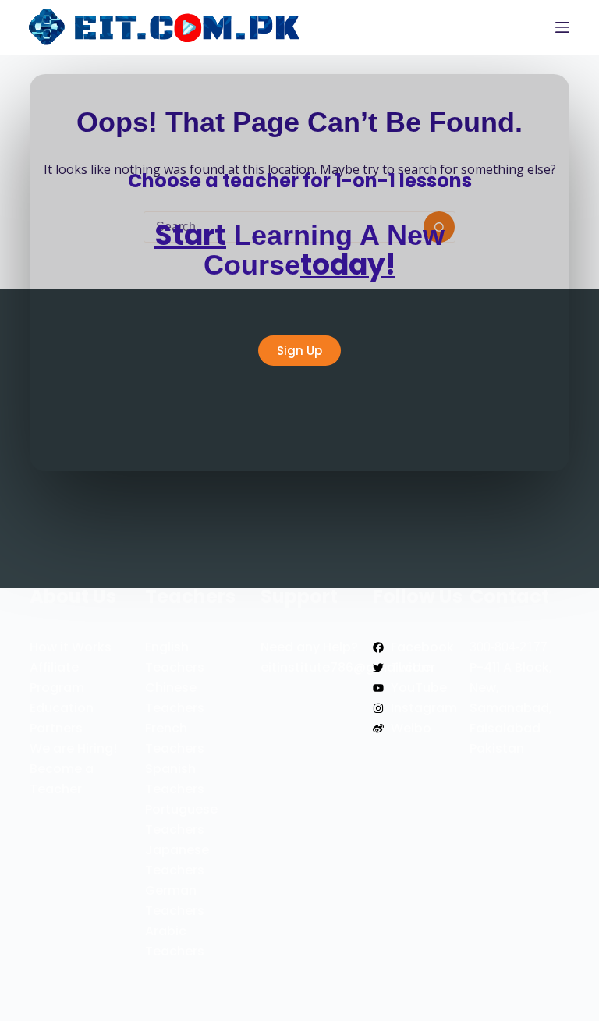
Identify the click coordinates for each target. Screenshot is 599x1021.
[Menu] (562, 27)
